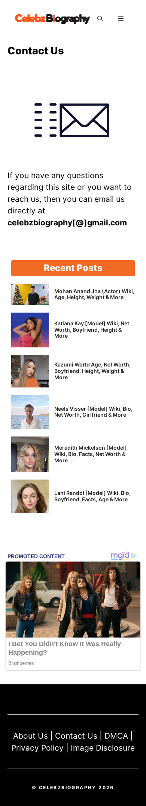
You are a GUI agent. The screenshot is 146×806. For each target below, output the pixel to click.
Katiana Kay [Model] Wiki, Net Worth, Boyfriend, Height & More (91, 329)
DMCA (116, 735)
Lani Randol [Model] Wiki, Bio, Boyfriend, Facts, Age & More (92, 496)
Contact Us (76, 735)
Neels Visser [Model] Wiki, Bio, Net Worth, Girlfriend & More (93, 411)
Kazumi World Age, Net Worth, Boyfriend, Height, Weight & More (92, 370)
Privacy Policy (37, 747)
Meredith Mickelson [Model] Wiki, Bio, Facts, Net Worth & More (90, 453)
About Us (30, 735)
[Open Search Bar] (100, 18)
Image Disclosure (103, 747)
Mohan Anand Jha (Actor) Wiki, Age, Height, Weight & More (94, 294)
